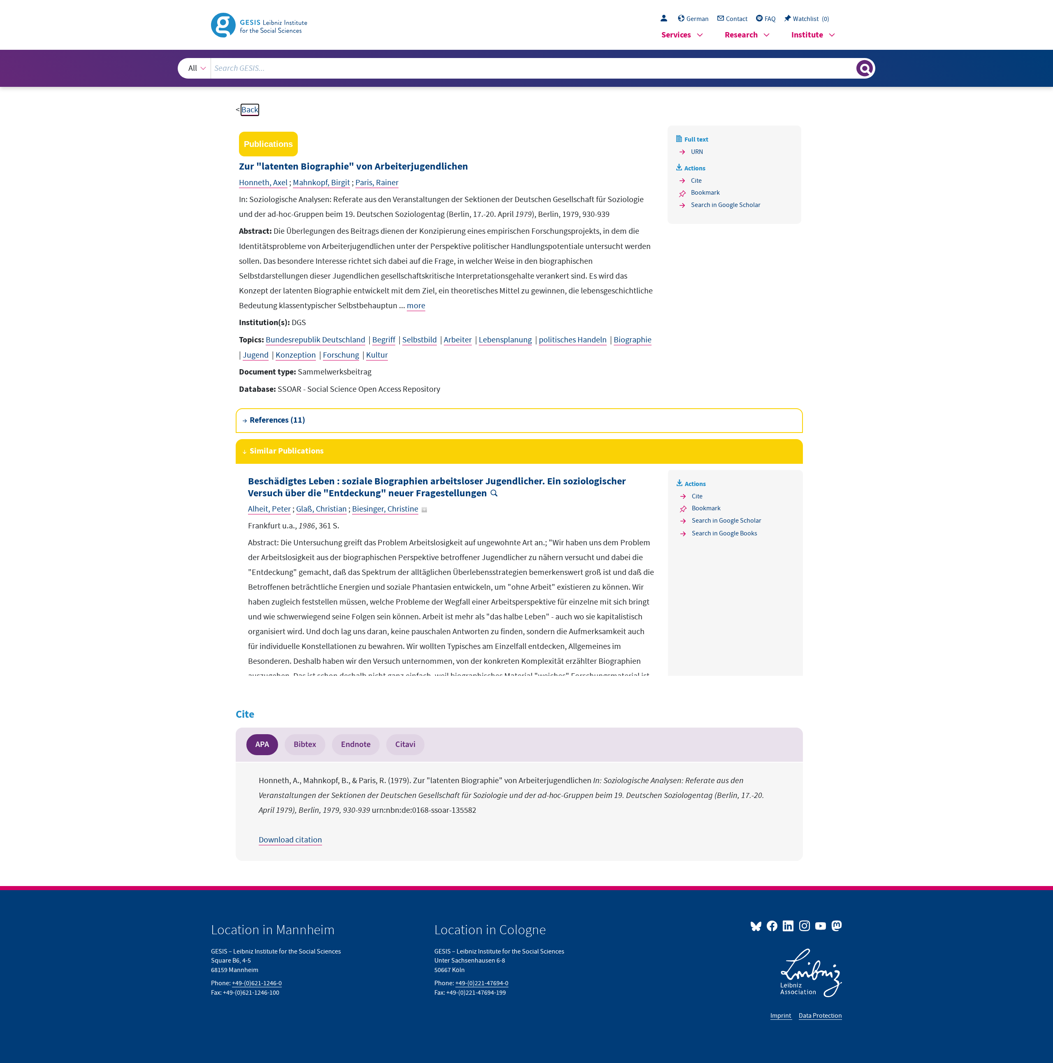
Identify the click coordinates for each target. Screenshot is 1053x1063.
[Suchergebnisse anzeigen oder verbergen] (864, 68)
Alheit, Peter (269, 509)
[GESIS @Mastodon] (835, 925)
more (416, 305)
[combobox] (527, 68)
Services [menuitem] (676, 35)
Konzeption (296, 355)
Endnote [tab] (356, 744)
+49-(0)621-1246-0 (257, 983)
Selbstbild (419, 340)
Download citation (290, 840)
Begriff (383, 340)
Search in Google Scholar (726, 205)
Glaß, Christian (321, 509)
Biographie (633, 340)
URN (697, 152)
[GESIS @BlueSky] (758, 925)
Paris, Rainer (377, 182)
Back (249, 110)
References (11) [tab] (277, 420)
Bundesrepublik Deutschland (315, 340)
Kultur (377, 355)
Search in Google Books (724, 533)
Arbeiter (458, 340)
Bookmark (705, 192)
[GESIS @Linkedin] (789, 925)
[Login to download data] (666, 19)
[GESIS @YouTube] (821, 925)
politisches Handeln (573, 340)
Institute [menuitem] (807, 35)
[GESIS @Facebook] (773, 925)
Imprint (781, 1016)
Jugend (256, 355)
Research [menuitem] (741, 35)
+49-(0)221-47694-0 (481, 983)
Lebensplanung (505, 340)
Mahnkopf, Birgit (321, 182)
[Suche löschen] (849, 67)
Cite (696, 181)
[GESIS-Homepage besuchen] (260, 24)
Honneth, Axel (263, 182)
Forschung (341, 355)
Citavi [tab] (405, 744)
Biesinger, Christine (385, 509)
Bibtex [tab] (305, 744)
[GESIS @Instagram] (805, 925)
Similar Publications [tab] (287, 451)
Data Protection (820, 1016)
